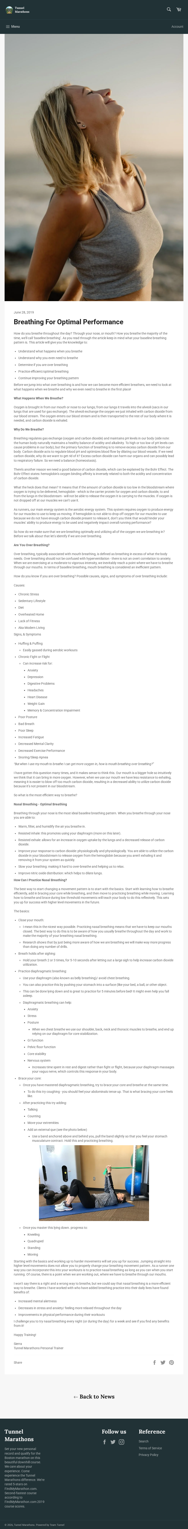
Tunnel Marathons (24, 1525)
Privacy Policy (148, 1455)
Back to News (96, 1396)
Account (177, 26)
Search (144, 1441)
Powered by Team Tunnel (50, 1525)
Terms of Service (150, 1448)
